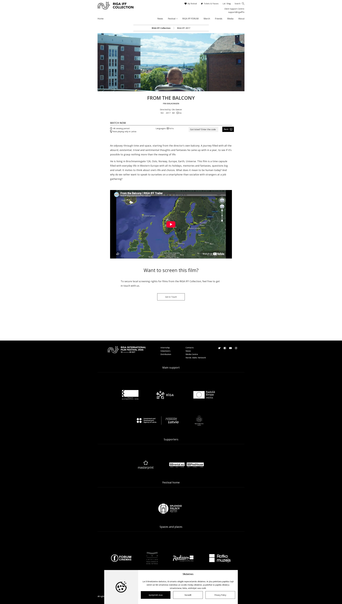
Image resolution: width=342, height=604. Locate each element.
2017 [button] (168, 112)
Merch (207, 18)
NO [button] (162, 112)
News (160, 18)
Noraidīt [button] (187, 595)
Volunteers (165, 351)
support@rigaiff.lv (236, 12)
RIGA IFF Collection (161, 28)
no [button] (180, 112)
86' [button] (173, 112)
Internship (165, 347)
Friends (218, 18)
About (241, 18)
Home (101, 18)
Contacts (190, 347)
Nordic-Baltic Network (196, 357)
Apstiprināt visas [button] (156, 595)
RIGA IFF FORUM (190, 18)
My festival (192, 3)
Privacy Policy (220, 595)
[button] (203, 129)
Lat (224, 3)
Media (230, 18)
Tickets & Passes (211, 3)
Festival (171, 18)
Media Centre (192, 354)
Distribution (165, 354)
